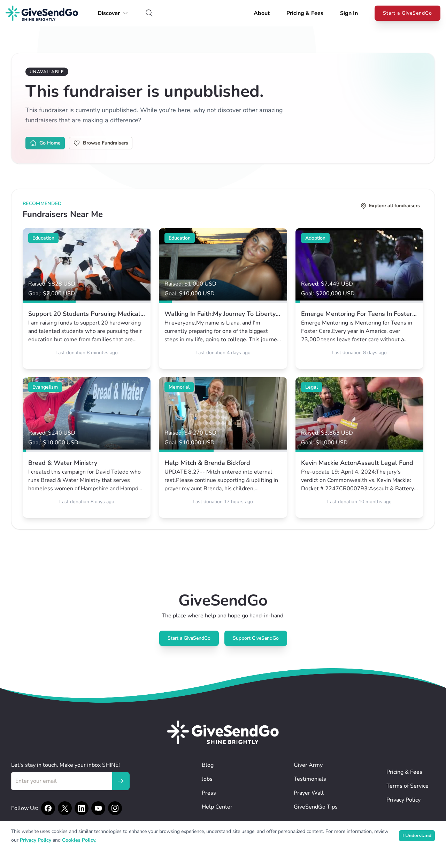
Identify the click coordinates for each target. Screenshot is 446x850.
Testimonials (310, 779)
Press (209, 793)
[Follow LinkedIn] (82, 808)
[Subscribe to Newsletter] (121, 781)
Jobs (207, 779)
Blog (208, 765)
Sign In (349, 13)
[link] (87, 298)
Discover (109, 13)
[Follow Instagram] (115, 808)
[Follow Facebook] (48, 808)
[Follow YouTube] (98, 808)
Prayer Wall (309, 793)
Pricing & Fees (304, 13)
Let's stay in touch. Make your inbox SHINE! (65, 765)
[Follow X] (65, 808)
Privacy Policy (403, 800)
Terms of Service (407, 786)
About (262, 13)
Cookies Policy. (79, 840)
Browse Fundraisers (105, 143)
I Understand (416, 835)
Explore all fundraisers (394, 205)
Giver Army (308, 765)
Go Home (50, 143)
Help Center (217, 807)
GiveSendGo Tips (316, 807)
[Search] (149, 13)
